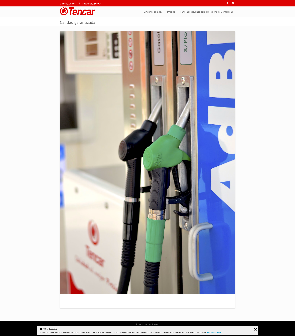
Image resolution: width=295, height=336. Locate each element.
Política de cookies (214, 332)
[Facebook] (227, 3)
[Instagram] (232, 3)
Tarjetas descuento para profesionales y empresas (206, 11)
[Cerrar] (255, 329)
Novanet (155, 324)
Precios (171, 11)
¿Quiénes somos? (153, 11)
